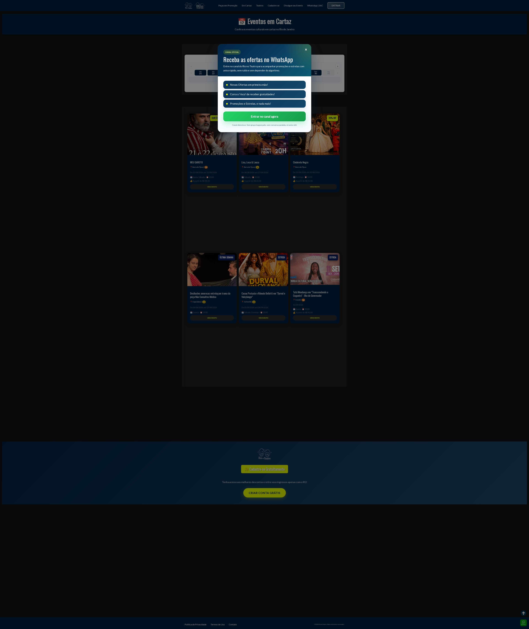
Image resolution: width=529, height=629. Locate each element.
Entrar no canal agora (264, 116)
